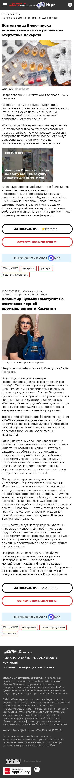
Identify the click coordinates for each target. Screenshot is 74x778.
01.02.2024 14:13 (11, 14)
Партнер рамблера (32, 761)
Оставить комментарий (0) (37, 242)
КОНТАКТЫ (10, 662)
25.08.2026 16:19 (11, 291)
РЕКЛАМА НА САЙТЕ (16, 657)
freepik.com (22, 88)
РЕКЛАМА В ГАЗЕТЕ (44, 657)
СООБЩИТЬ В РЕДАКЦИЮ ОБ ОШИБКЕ (28, 667)
